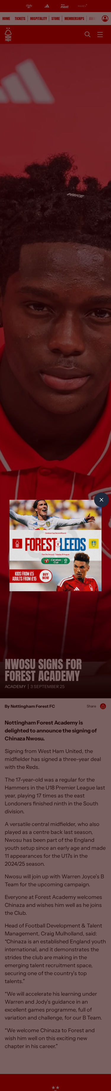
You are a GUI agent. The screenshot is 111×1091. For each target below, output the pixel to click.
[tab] (101, 499)
